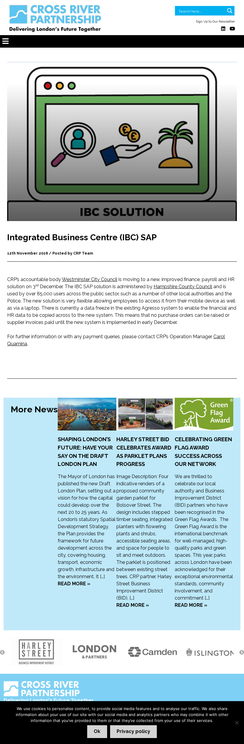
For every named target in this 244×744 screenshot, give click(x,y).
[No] (237, 723)
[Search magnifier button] (230, 11)
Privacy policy (133, 731)
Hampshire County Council (183, 286)
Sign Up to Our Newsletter (215, 21)
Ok (97, 731)
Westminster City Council (89, 279)
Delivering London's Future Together (49, 700)
